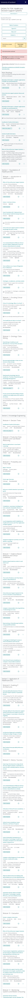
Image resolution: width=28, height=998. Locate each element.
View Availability (7, 128)
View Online (5, 87)
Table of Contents (13, 25)
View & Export (13, 13)
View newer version (20, 45)
